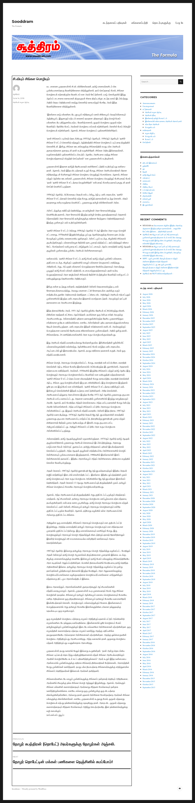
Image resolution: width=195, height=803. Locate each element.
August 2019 (148, 546)
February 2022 (148, 456)
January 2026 (148, 315)
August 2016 (148, 654)
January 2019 (148, 567)
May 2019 (147, 555)
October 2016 (148, 648)
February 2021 (148, 492)
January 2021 (148, 495)
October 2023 (148, 396)
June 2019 (147, 552)
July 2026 (146, 297)
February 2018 (148, 600)
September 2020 (149, 507)
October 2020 (148, 504)
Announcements (149, 103)
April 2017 (147, 630)
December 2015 (149, 678)
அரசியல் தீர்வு (150, 115)
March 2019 (147, 561)
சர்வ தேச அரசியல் (152, 124)
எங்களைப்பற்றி (139, 22)
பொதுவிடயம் (150, 127)
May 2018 (147, 591)
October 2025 (148, 324)
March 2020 (147, 525)
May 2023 (147, 411)
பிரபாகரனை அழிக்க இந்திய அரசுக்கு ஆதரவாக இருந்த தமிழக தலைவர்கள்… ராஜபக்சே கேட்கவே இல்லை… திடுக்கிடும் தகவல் (162, 228)
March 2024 (147, 381)
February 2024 (148, 384)
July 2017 (146, 621)
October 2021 (148, 468)
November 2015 (149, 681)
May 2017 (147, 627)
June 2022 (147, 444)
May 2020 (147, 519)
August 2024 (148, 366)
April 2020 (147, 522)
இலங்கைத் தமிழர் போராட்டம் (156, 118)
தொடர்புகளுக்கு (161, 22)
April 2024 (147, 378)
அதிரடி (145, 184)
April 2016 (147, 666)
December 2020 (149, 498)
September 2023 (149, 399)
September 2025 (149, 327)
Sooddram (22, 21)
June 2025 (147, 336)
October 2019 (148, 540)
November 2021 (149, 465)
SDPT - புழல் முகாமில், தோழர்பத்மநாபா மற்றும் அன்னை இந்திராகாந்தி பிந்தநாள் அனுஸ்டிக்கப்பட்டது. (160, 261)
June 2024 (147, 372)
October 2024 (148, 360)
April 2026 (147, 306)
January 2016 (148, 675)
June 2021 (147, 480)
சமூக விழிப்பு (150, 133)
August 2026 (148, 294)
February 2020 (148, 528)
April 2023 (147, 414)
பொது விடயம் (150, 136)
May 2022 (147, 447)
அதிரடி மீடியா (148, 187)
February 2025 (148, 348)
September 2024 (149, 363)
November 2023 (149, 393)
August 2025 (148, 330)
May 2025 (147, 339)
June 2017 (147, 624)
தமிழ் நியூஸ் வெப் (149, 175)
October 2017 (148, 612)
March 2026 (147, 309)
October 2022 (148, 432)
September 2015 (149, 687)
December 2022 (149, 426)
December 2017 (149, 606)
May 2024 (147, 375)
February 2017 (148, 636)
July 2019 (146, 549)
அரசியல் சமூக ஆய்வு (21, 102)
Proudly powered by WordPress (34, 789)
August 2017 (148, 618)
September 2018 (149, 579)
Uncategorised (148, 106)
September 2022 (149, 435)
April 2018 (147, 594)
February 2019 (148, 564)
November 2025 (149, 321)
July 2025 (146, 333)
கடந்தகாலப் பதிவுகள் (115, 22)
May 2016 (147, 663)
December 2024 (149, 354)
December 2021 (149, 462)
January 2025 (148, 351)
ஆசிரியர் (16, 94)
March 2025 (147, 345)
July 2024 (146, 369)
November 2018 (149, 573)
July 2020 (146, 513)
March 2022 (147, 453)
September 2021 (149, 471)
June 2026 (147, 300)
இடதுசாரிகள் (148, 205)
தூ (144, 169)
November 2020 (149, 501)
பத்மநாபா (146, 178)
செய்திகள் (147, 142)
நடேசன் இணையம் (150, 163)
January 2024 (148, 387)
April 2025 (147, 342)
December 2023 (149, 390)
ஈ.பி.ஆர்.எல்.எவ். (149, 190)
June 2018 (147, 588)
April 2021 (147, 486)
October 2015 (148, 684)
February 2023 (148, 420)
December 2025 (149, 318)
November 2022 (149, 429)
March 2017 (147, 633)
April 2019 (147, 558)
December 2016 (149, 642)
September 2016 (149, 651)
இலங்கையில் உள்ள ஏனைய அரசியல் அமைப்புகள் (163, 121)
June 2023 (147, 408)
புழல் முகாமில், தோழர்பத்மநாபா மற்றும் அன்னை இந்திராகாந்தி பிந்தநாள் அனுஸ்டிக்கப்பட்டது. (160, 267)
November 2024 (149, 357)
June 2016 (147, 660)
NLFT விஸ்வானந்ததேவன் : (162, 273)
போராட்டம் (149, 139)
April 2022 (147, 450)
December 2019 (149, 534)
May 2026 (147, 303)
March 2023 (147, 417)
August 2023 (148, 402)
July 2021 (146, 477)
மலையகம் (146, 181)
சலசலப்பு (146, 202)
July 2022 (146, 441)
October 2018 (148, 576)
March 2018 (147, 597)
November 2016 (149, 645)
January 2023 (148, 423)
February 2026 (148, 312)
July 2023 (146, 405)
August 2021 (148, 474)
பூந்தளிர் (146, 166)
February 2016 (148, 672)
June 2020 (147, 516)
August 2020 (148, 510)
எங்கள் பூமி (147, 199)
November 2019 (149, 537)
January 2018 (148, 603)
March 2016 (147, 669)
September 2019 (149, 543)
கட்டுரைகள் (147, 109)
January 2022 (148, 459)
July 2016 (146, 657)
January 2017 (148, 639)
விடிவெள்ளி (147, 196)
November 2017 (149, 609)
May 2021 (147, 483)
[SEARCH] (180, 81)
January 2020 (148, 531)
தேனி (145, 172)
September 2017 (149, 615)
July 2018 (146, 585)
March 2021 (147, 489)
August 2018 (148, 582)
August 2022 (148, 438)
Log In (179, 22)
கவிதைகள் (147, 130)
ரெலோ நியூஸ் (148, 193)
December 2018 (149, 570)
